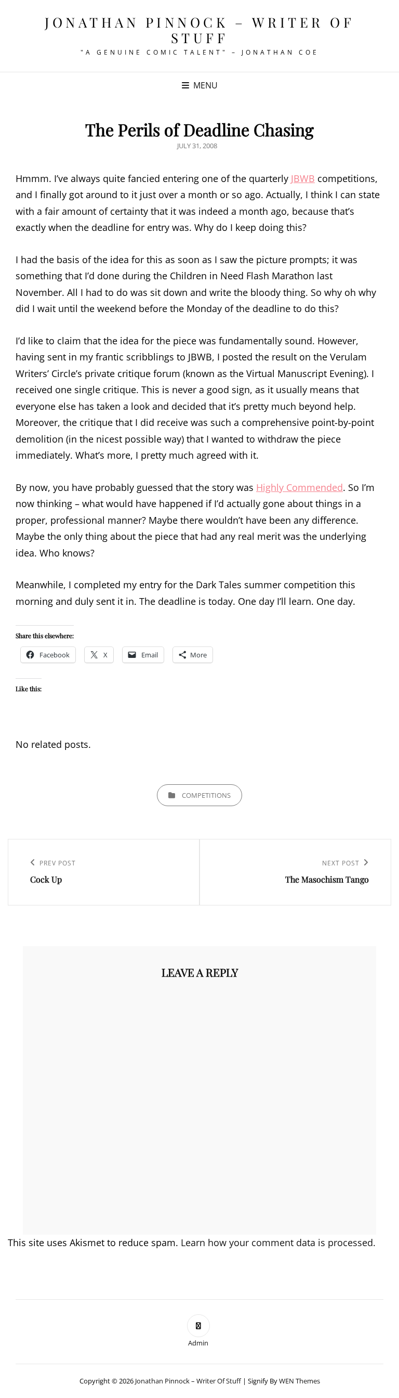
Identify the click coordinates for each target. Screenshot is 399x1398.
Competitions (206, 795)
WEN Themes (299, 1381)
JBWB (303, 178)
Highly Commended (299, 487)
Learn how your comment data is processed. (278, 1242)
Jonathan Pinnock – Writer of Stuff (199, 30)
